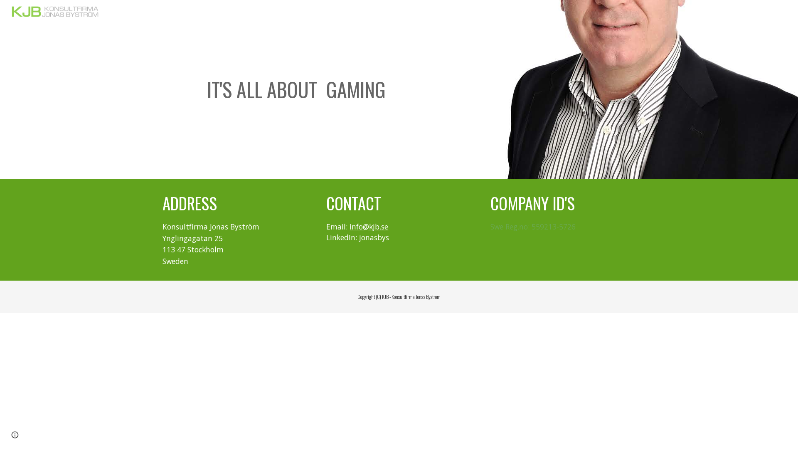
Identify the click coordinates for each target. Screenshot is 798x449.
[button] (15, 435)
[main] (296, 89)
